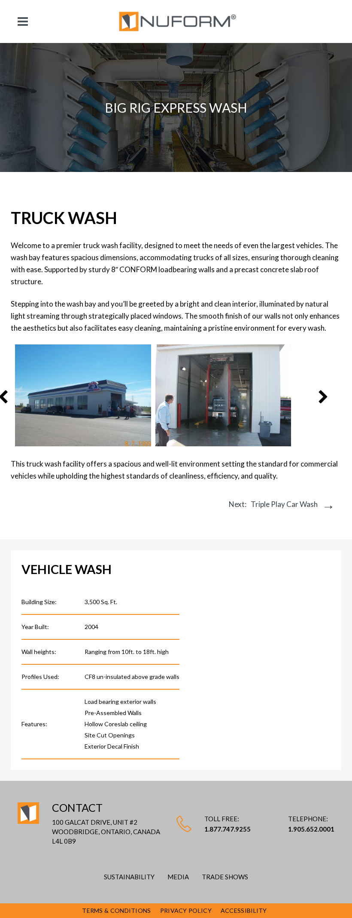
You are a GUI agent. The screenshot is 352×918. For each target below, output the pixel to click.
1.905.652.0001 (311, 829)
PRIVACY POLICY (186, 910)
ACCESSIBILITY (244, 910)
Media (178, 877)
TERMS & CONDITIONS (116, 910)
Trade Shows (225, 877)
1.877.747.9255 (227, 829)
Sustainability (129, 877)
